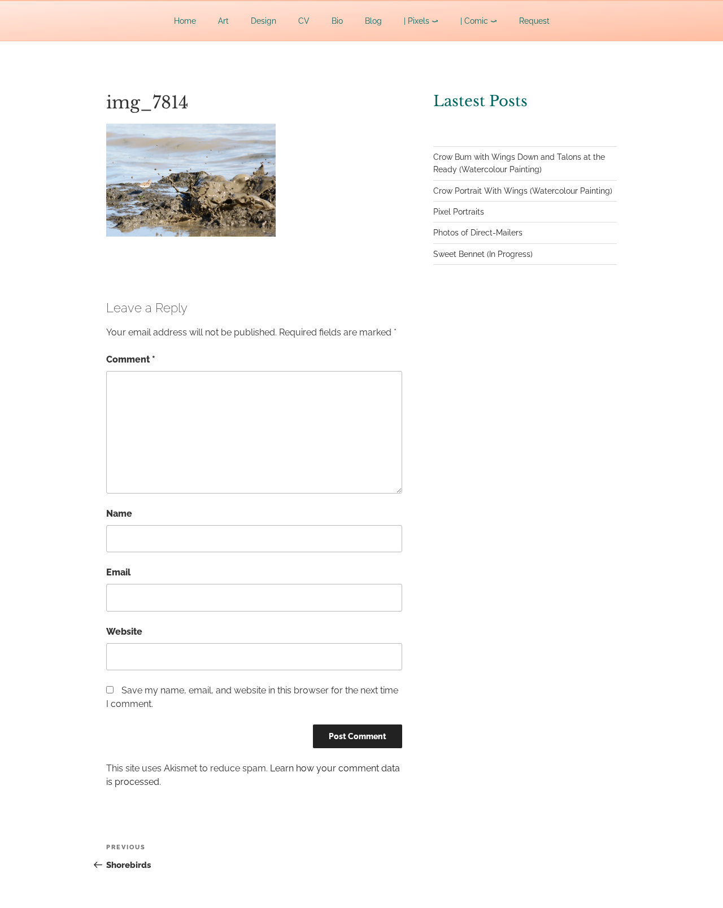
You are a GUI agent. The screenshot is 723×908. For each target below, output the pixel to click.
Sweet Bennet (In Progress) (483, 254)
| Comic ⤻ (478, 20)
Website (124, 631)
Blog (373, 20)
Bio (337, 20)
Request (534, 20)
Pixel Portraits (458, 211)
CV (304, 20)
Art (223, 20)
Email (118, 572)
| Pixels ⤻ (421, 20)
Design (263, 20)
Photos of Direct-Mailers (477, 232)
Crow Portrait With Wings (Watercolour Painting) (522, 190)
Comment (130, 359)
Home (185, 20)
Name (119, 513)
